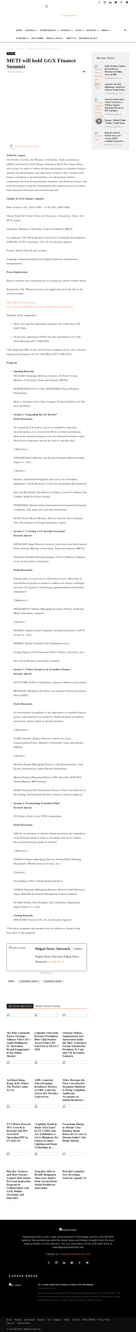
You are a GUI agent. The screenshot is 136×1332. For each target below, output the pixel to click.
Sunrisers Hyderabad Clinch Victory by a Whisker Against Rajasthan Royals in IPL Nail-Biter (114, 105)
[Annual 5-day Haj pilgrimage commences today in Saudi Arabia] (99, 86)
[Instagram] (104, 2)
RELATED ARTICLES (20, 1006)
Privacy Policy (55, 38)
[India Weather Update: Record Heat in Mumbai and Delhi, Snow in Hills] (99, 75)
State (78, 30)
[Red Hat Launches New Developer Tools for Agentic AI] (75, 1160)
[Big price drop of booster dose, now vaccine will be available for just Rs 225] (99, 136)
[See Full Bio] (64, 961)
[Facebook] (99, 2)
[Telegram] (115, 2)
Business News (29, 981)
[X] (121, 2)
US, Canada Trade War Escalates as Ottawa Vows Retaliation (65, 1284)
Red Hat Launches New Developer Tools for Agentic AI (74, 1174)
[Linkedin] (110, 2)
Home (19, 30)
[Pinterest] (25, 85)
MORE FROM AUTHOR (47, 1006)
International (48, 30)
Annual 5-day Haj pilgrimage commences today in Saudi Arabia (115, 87)
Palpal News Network (27, 146)
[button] (125, 30)
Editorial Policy (88, 38)
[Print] (48, 85)
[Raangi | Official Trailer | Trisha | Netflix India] (99, 121)
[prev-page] (9, 1204)
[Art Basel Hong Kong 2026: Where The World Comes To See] (19, 1069)
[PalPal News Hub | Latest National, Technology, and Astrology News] (68, 15)
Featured (21, 38)
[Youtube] (126, 2)
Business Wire (52, 981)
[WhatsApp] (33, 85)
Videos (105, 30)
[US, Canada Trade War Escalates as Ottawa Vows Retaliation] (21, 1290)
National (30, 30)
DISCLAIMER (38, 38)
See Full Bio (54, 961)
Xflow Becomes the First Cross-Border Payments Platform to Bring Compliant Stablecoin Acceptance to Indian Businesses (74, 1090)
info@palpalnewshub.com (75, 1254)
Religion (91, 30)
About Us (71, 38)
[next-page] (14, 1204)
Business (65, 30)
